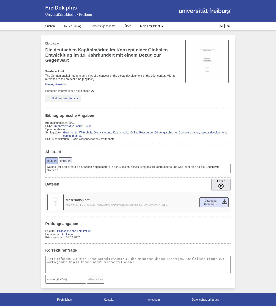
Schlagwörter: (54, 132)
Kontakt (109, 299)
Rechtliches (64, 299)
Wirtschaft (85, 132)
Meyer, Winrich (55, 84)
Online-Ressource (141, 132)
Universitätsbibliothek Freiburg (68, 14)
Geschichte (70, 132)
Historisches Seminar (65, 98)
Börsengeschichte (165, 132)
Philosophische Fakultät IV (74, 231)
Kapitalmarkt (121, 132)
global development (214, 132)
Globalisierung (102, 132)
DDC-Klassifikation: (58, 139)
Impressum (153, 299)
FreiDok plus (61, 8)
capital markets (72, 135)
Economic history (189, 132)
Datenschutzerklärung (205, 299)
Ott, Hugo (67, 234)
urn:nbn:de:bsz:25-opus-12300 (72, 126)
